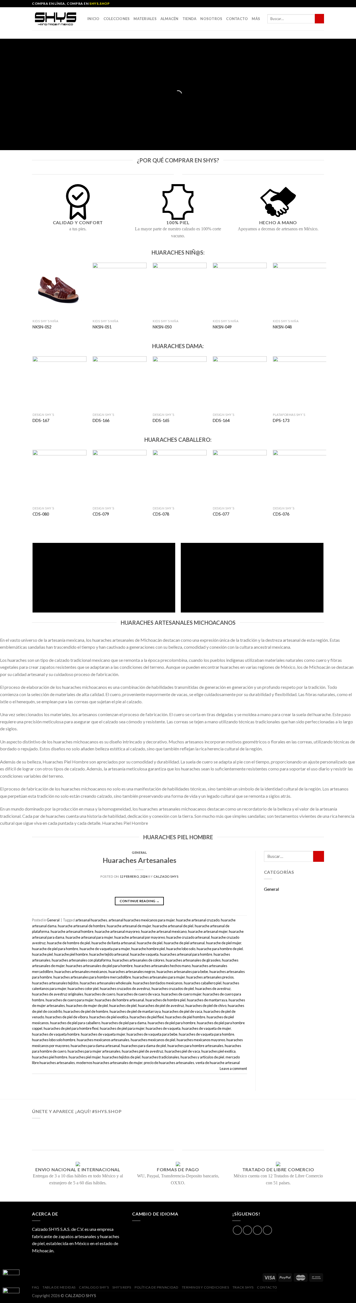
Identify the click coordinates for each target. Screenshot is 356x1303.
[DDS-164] (239, 383)
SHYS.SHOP (99, 3)
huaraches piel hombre (49, 1057)
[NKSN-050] (179, 289)
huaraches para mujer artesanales (94, 1051)
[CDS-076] (300, 477)
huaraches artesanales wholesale (106, 983)
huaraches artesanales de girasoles (193, 960)
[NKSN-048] (300, 289)
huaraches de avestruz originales (57, 994)
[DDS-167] (59, 383)
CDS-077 (221, 514)
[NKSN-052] (59, 289)
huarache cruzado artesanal (188, 937)
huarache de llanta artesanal (113, 943)
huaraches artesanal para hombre (186, 954)
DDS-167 (41, 420)
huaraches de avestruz (213, 988)
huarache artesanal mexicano (164, 931)
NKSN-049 (222, 326)
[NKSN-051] (119, 289)
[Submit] (319, 18)
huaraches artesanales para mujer (158, 977)
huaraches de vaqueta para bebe (152, 1034)
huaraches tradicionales (160, 1057)
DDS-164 (221, 420)
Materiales (145, 18)
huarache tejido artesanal (109, 954)
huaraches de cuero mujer (181, 994)
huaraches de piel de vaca (182, 1011)
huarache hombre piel (148, 948)
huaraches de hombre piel (165, 1000)
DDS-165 (161, 420)
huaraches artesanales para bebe (182, 971)
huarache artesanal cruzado (197, 920)
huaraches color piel (83, 988)
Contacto (237, 18)
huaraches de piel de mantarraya (135, 1011)
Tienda (189, 18)
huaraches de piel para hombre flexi (71, 1028)
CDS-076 (281, 514)
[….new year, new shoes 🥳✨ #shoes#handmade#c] (178, 1135)
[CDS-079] (119, 477)
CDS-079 (101, 514)
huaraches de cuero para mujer (69, 1000)
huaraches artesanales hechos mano (162, 965)
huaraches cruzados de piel (173, 988)
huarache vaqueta (144, 954)
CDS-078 (161, 514)
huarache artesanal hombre (72, 931)
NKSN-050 (162, 326)
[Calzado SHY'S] (55, 18)
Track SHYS (243, 1287)
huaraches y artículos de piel (202, 1057)
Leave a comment (233, 1068)
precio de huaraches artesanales (169, 1062)
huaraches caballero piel (202, 983)
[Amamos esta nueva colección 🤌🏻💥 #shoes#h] (235, 1128)
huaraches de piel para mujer (122, 1028)
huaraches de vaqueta (163, 1028)
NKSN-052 (42, 326)
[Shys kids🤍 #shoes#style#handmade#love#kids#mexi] (235, 1135)
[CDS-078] (179, 477)
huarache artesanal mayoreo (117, 931)
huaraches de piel (123, 1005)
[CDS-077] (239, 477)
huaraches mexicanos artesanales (103, 1040)
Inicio (93, 18)
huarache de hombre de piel (68, 943)
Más (256, 18)
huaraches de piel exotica (108, 1017)
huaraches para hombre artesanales (195, 1045)
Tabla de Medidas (59, 1287)
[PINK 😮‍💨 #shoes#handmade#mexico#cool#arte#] (293, 1135)
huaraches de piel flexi (147, 1017)
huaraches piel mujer (85, 1057)
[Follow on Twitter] (257, 1230)
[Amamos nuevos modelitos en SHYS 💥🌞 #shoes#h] (293, 1128)
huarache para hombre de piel (220, 948)
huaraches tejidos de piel (121, 1057)
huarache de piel (149, 943)
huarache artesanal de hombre (81, 926)
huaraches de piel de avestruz (161, 1005)
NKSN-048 (282, 326)
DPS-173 (281, 420)
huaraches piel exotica (218, 1051)
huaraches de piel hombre (185, 1017)
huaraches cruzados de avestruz (125, 988)
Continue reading (140, 901)
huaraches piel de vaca (182, 1051)
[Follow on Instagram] (247, 1230)
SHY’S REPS (121, 1287)
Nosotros (211, 18)
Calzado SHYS (166, 876)
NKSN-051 (102, 326)
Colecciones (116, 18)
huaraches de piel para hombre (172, 1023)
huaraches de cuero (100, 994)
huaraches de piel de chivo (206, 1005)
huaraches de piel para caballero (75, 1023)
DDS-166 (101, 420)
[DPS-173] (300, 383)
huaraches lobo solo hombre (53, 1040)
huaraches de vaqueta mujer (103, 1034)
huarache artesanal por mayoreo (139, 937)
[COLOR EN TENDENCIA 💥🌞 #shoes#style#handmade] (62, 1135)
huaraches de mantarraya (207, 1000)
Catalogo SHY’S (94, 1287)
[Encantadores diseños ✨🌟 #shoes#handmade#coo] (178, 1128)
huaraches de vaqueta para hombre (206, 1034)
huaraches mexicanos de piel (153, 1040)
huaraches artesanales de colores (138, 960)
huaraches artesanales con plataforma (81, 960)
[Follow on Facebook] (237, 1230)
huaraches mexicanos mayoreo (201, 1040)
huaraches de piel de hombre (85, 1011)
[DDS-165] (179, 383)
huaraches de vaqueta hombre (56, 1034)
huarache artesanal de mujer (129, 926)
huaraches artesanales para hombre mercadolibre (92, 977)
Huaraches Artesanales (139, 860)
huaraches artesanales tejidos (55, 983)
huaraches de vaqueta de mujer (206, 1028)
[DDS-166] (119, 383)
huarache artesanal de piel (172, 926)
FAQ (35, 1287)
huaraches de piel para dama (124, 1023)
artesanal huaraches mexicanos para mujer (141, 920)
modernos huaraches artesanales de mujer (109, 1062)
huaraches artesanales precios (210, 977)
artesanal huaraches (91, 920)
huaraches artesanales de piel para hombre (99, 965)
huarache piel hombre (71, 954)
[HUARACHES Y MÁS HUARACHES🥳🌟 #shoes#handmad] (62, 1128)
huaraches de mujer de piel (87, 1005)
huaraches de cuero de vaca (138, 994)
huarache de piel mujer (223, 943)
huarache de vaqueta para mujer (105, 948)
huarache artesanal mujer (208, 931)
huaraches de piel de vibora (66, 1017)
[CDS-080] (59, 477)
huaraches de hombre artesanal (119, 1000)
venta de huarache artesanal (218, 1062)
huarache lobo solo (180, 948)
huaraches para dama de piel (143, 1045)
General (139, 852)
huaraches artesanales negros (131, 971)
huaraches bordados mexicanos (157, 983)
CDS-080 (41, 514)
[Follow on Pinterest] (267, 1230)
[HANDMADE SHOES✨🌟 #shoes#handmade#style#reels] (120, 1128)
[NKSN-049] (239, 289)
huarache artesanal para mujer (89, 937)
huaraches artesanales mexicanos (81, 971)
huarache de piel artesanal (184, 943)
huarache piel (42, 954)
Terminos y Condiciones (205, 1287)
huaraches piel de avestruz (142, 1051)
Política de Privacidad (156, 1287)
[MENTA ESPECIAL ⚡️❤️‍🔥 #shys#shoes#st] (120, 1135)
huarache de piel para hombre (55, 948)
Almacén (169, 18)
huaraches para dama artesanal (95, 1045)
